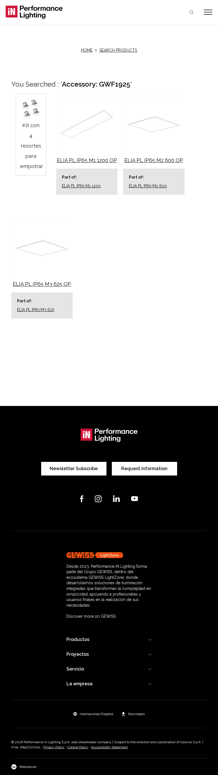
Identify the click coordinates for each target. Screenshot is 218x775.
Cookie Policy (78, 747)
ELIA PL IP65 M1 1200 (81, 186)
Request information (144, 468)
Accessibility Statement (109, 747)
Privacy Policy (53, 747)
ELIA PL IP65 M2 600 (148, 186)
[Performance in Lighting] (57, 12)
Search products (118, 50)
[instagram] (98, 498)
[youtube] (134, 498)
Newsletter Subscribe (74, 468)
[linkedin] (116, 498)
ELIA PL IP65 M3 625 (35, 309)
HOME (87, 50)
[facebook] (82, 498)
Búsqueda (191, 12)
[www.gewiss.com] (109, 555)
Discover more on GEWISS (91, 616)
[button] (93, 714)
